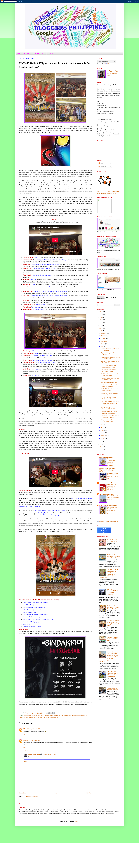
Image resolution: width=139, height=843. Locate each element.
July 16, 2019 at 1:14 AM (34, 729)
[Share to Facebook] (53, 713)
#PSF (62, 715)
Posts (101, 163)
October (103, 338)
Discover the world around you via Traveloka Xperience (110, 362)
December (104, 333)
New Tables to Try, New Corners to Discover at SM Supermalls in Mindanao (112, 510)
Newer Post (22, 793)
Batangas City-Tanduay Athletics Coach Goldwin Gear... (109, 394)
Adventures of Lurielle (105, 483)
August (103, 344)
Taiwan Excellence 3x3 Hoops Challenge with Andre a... (109, 412)
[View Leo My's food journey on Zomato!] (107, 521)
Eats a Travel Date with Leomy (108, 505)
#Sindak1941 (67, 715)
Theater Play (46, 717)
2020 (101, 328)
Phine (25, 729)
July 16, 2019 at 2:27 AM (49, 754)
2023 (101, 320)
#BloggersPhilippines (29, 715)
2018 (101, 441)
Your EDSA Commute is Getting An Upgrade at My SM (113, 497)
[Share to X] (51, 713)
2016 (101, 447)
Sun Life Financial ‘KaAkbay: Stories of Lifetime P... (109, 398)
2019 (101, 330)
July (102, 346)
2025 (101, 314)
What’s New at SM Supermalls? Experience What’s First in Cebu (113, 556)
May (102, 427)
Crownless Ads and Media (106, 494)
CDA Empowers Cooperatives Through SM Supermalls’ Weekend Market (113, 674)
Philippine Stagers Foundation (27, 717)
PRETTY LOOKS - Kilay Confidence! (112, 540)
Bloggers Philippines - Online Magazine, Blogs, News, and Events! (107, 470)
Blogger (77, 821)
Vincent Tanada (54, 717)
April (102, 430)
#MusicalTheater (39, 715)
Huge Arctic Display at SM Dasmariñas (108, 353)
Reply (25, 734)
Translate (110, 64)
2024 (101, 317)
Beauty (43, 53)
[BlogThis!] (49, 713)
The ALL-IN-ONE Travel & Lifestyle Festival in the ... (108, 366)
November (104, 335)
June (102, 425)
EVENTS (36, 53)
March (103, 433)
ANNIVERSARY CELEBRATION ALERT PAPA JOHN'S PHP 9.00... (110, 403)
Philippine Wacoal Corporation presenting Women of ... (109, 420)
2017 (101, 444)
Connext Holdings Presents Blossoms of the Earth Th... (109, 408)
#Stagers (73, 715)
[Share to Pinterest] (54, 713)
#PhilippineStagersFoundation (52, 715)
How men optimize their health (109, 382)
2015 (101, 449)
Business (50, 53)
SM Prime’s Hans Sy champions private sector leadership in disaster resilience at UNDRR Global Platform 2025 (108, 573)
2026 (101, 312)
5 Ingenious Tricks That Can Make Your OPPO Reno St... (110, 385)
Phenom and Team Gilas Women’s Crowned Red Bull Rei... (110, 416)
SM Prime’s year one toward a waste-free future (112, 638)
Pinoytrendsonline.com (106, 457)
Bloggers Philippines (81, 715)
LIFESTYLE (27, 53)
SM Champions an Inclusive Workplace (112, 688)
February (103, 435)
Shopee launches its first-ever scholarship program (108, 370)
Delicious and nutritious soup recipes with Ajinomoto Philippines (111, 462)
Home (19, 53)
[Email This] (47, 713)
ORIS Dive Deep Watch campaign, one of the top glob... (110, 374)
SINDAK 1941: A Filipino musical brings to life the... (110, 389)
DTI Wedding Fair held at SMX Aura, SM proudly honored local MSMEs (113, 623)
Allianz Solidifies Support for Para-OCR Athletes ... (110, 349)
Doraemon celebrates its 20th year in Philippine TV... (110, 378)
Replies (27, 751)
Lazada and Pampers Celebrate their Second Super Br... (110, 357)
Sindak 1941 (39, 717)
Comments (103, 166)
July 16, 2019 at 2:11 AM (33, 740)
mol (24, 740)
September (104, 341)
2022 (101, 322)
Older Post (88, 793)
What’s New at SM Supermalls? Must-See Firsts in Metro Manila (113, 607)
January (103, 438)
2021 (101, 325)
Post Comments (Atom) (32, 796)
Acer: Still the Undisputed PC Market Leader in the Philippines (113, 592)
